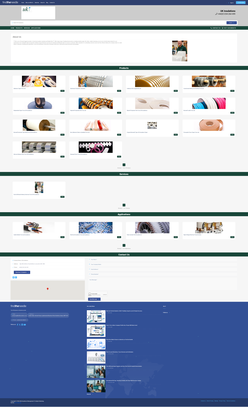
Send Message (93, 299)
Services (27, 28)
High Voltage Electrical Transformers (192, 234)
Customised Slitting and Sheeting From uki (194, 88)
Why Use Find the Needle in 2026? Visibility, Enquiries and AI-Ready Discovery (124, 311)
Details (62, 90)
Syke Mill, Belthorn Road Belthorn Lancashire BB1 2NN (32, 263)
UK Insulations (227, 11)
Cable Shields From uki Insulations (22, 234)
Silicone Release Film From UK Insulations (24, 154)
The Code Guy (17, 402)
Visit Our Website (229, 28)
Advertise (37, 2)
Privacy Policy (222, 401)
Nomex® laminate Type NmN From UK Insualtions (25, 132)
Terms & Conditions (230, 401)
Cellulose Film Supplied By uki (134, 88)
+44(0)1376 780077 (21, 320)
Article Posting (210, 401)
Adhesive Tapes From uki (20, 88)
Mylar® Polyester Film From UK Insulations (137, 110)
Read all (89, 394)
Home (22, 2)
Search (231, 22)
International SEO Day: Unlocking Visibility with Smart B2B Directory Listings (123, 380)
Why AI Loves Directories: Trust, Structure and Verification (119, 352)
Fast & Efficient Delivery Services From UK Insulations (26, 194)
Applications (35, 28)
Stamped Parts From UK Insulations (78, 154)
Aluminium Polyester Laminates (77, 88)
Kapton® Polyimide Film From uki (78, 110)
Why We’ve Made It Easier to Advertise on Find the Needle (119, 339)
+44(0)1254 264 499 (226, 14)
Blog (47, 2)
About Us (42, 2)
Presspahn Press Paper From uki (191, 132)
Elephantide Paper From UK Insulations (23, 110)
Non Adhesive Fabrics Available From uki (80, 132)
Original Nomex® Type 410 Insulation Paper (137, 132)
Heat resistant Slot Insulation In (134, 234)
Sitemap (216, 401)
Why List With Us (29, 2)
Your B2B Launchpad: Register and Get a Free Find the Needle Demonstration (124, 366)
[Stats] (16, 277)
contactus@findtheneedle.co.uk (19, 315)
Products (19, 28)
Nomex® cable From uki (189, 110)
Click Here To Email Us (21, 272)
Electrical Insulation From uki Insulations (79, 234)
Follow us (165, 312)
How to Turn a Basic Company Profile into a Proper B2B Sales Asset (121, 325)
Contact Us (52, 2)
